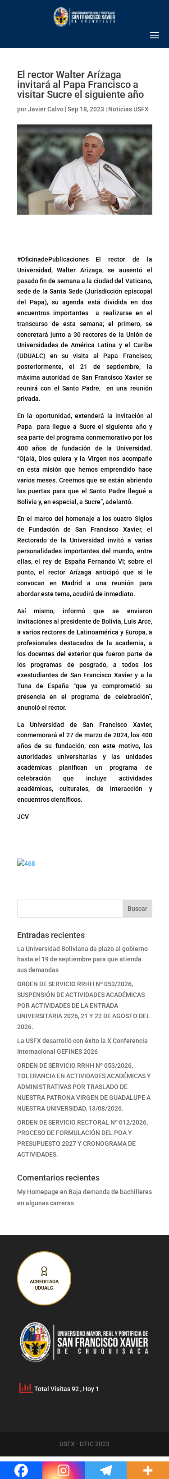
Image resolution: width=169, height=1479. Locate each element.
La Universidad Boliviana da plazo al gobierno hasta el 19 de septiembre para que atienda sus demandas (82, 959)
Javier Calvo (46, 109)
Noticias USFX (128, 109)
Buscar (137, 908)
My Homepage (38, 1191)
